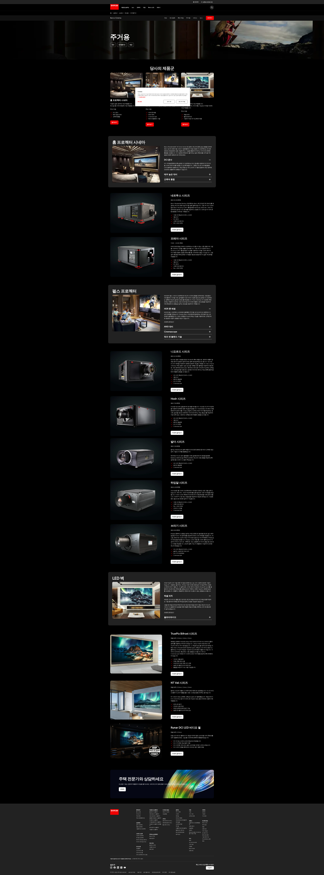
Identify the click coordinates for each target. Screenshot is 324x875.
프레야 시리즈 (179, 238)
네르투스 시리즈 (180, 195)
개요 (113, 45)
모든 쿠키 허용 (182, 101)
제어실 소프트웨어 (153, 834)
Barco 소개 (151, 7)
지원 (144, 7)
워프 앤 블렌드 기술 (173, 337)
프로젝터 (138, 822)
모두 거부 (169, 101)
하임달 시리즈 (179, 482)
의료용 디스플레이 (153, 809)
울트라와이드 (170, 617)
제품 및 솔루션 (125, 7)
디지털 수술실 (166, 809)
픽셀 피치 (168, 596)
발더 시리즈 (178, 441)
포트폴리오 (122, 45)
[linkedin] (118, 868)
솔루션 (177, 809)
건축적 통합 (169, 179)
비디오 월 (138, 846)
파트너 (158, 7)
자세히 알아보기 (177, 229)
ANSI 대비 (168, 326)
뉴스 (133, 7)
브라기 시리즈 (179, 525)
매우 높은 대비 (170, 174)
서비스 (164, 818)
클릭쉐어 (138, 809)
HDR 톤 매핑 (170, 309)
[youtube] (125, 868)
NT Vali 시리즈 (179, 682)
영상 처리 (151, 843)
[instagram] (111, 868)
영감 (131, 45)
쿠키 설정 (140, 101)
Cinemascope (170, 332)
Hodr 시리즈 (178, 398)
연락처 (138, 7)
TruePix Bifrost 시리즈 (184, 633)
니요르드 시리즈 (180, 351)
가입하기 (210, 867)
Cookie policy (142, 97)
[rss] (121, 868)
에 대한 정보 (205, 820)
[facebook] (115, 868)
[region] (162, 97)
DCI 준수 (168, 160)
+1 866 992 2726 (137, 858)
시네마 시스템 (139, 833)
